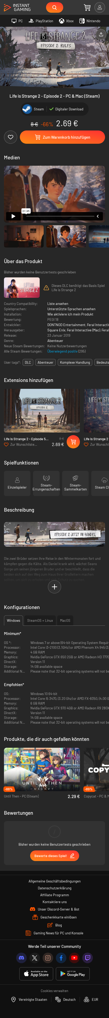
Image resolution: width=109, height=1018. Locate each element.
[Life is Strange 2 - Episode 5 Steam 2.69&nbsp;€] (42, 411)
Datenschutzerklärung (54, 888)
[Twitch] (87, 958)
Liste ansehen (57, 303)
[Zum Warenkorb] (87, 7)
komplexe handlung (75, 362)
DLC (28, 362)
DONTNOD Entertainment (66, 325)
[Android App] (73, 974)
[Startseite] (17, 8)
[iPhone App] (36, 974)
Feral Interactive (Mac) (83, 330)
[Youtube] (74, 958)
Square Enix (56, 330)
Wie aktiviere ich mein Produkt (70, 314)
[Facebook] (61, 958)
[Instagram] (48, 958)
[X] (34, 958)
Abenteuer (55, 341)
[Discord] (21, 958)
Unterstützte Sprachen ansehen (71, 309)
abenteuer (45, 362)
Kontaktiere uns (55, 902)
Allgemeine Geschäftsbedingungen (55, 881)
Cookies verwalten (54, 991)
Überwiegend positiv (62, 351)
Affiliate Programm (54, 895)
